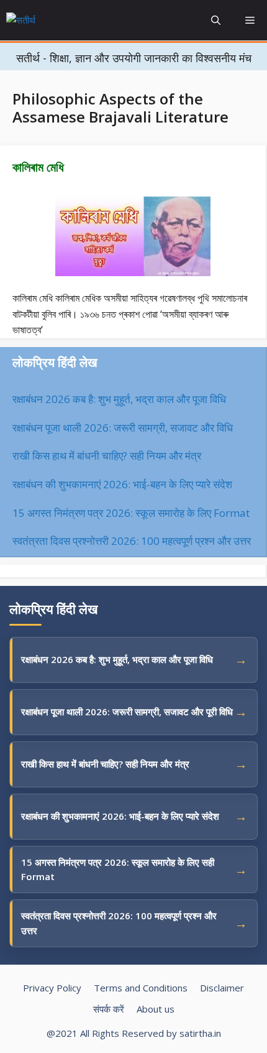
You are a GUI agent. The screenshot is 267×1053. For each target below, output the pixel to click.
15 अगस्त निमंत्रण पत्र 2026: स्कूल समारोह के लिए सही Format (117, 869)
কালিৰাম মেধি (38, 167)
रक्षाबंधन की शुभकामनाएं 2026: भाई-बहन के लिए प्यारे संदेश (122, 484)
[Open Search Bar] (216, 20)
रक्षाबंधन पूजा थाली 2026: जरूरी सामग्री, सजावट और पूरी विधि (127, 711)
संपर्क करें (108, 1009)
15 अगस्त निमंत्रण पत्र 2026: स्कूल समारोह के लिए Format (131, 513)
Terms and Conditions (141, 987)
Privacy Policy (52, 987)
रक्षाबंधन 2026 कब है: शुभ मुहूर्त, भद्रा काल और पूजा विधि (119, 399)
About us (155, 1009)
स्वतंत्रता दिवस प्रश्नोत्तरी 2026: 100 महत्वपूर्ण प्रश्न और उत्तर (131, 541)
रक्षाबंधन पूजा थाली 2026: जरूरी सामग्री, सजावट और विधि (122, 427)
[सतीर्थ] (49, 20)
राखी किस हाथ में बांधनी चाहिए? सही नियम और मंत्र (106, 455)
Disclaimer (222, 987)
